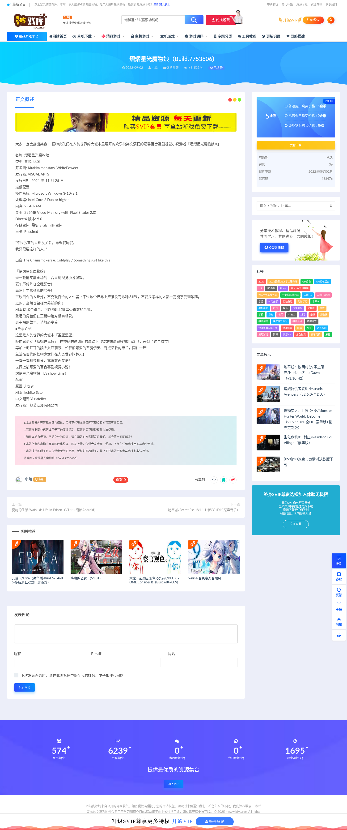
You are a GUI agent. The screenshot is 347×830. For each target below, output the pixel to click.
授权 (270, 315)
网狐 (275, 335)
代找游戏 (222, 20)
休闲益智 (273, 301)
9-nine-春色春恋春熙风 (204, 578)
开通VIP (182, 821)
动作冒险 (302, 301)
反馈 (339, 595)
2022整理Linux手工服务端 (283, 282)
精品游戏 (113, 36)
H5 (260, 288)
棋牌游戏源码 (280, 321)
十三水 (315, 301)
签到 (339, 563)
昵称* (18, 654)
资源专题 (302, 4)
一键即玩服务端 (290, 295)
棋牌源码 (297, 321)
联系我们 (331, 4)
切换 (339, 624)
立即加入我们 (161, 4)
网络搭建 (297, 36)
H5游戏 (271, 288)
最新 (312, 315)
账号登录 (216, 822)
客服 (339, 579)
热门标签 (287, 4)
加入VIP (173, 784)
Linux (283, 288)
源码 (299, 328)
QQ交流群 (276, 247)
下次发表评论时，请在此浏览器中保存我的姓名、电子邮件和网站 (72, 675)
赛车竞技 (315, 335)
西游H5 (287, 335)
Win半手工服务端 (267, 295)
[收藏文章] (214, 479)
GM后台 (306, 282)
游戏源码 (196, 36)
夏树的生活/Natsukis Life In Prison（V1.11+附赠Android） (54, 510)
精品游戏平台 (28, 36)
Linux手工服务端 (300, 288)
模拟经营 (312, 321)
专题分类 (224, 36)
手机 (260, 315)
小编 (28, 479)
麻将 (328, 335)
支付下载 (295, 145)
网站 (171, 654)
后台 (275, 308)
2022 (261, 282)
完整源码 (297, 308)
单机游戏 (263, 308)
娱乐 (285, 308)
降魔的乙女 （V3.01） (86, 578)
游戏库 (28, 458)
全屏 (339, 610)
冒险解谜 (287, 301)
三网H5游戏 (323, 295)
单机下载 (84, 36)
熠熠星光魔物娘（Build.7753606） (57, 458)
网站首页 (59, 36)
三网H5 (308, 295)
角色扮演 (301, 335)
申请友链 (272, 4)
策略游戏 (263, 335)
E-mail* (96, 654)
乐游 (260, 301)
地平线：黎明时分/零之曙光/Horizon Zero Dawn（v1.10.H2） (304, 372)
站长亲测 (321, 328)
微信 (322, 308)
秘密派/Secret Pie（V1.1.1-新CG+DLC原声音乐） (204, 510)
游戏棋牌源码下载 (267, 328)
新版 (302, 315)
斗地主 (291, 315)
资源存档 (316, 4)
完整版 (311, 308)
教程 (280, 315)
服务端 (323, 315)
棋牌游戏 (263, 321)
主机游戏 (141, 36)
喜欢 (121, 480)
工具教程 (248, 36)
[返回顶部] (339, 635)
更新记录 (272, 36)
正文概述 (24, 99)
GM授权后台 (322, 282)
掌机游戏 (167, 36)
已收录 (218, 67)
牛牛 (309, 328)
